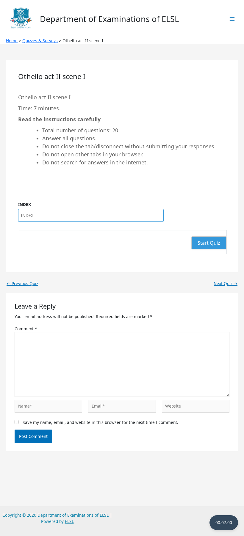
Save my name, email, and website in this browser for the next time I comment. (100, 422)
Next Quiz (225, 284)
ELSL (69, 521)
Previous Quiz (22, 284)
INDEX (24, 204)
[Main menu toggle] (232, 19)
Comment (26, 328)
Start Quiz (209, 243)
